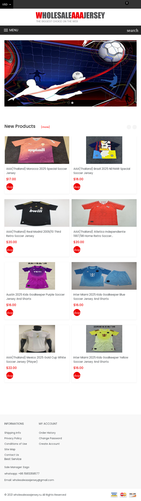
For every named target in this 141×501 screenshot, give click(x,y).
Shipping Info (12, 433)
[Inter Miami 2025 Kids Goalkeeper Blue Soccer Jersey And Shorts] (104, 276)
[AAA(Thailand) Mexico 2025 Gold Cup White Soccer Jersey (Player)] (37, 338)
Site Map (9, 449)
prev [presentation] (8, 73)
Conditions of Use (15, 444)
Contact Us (11, 455)
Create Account (49, 444)
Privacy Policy (13, 438)
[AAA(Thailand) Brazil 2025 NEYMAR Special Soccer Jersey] (104, 150)
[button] (69, 103)
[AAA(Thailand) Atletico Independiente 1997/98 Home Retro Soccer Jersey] (104, 213)
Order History (47, 433)
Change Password (50, 438)
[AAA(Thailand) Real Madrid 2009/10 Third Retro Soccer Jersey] (36, 213)
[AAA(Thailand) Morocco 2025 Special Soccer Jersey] (37, 150)
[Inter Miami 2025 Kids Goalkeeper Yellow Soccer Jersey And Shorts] (104, 338)
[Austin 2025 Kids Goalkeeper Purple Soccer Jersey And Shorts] (37, 276)
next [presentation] (133, 73)
